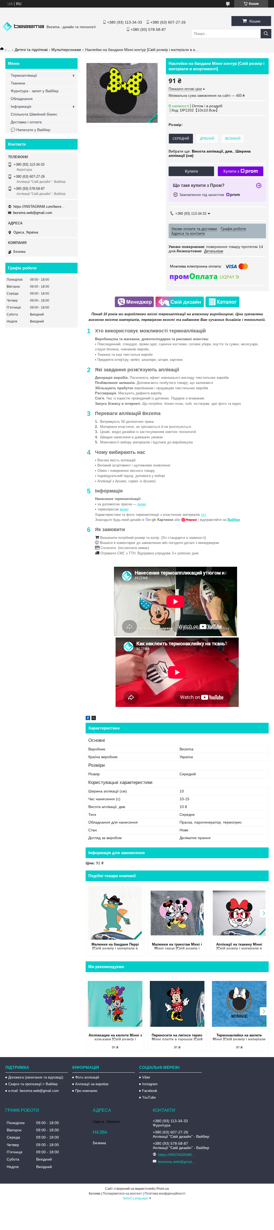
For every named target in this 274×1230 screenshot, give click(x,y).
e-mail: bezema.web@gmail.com (33, 1091)
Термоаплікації (24, 75)
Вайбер (233, 520)
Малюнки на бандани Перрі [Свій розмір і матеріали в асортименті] (115, 946)
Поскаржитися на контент (122, 1193)
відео (142, 504)
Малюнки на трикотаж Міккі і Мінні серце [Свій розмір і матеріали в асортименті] (177, 946)
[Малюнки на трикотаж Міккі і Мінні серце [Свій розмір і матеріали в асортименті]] (177, 913)
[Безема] (23, 30)
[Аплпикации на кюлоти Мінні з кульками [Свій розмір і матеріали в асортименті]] (115, 1004)
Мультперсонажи (66, 49)
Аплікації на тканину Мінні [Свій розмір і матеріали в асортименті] (239, 946)
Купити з (231, 171)
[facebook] (88, 719)
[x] (94, 719)
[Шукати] (266, 33)
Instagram (150, 1084)
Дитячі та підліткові (31, 49)
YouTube (149, 1097)
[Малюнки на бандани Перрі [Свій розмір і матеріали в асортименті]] (115, 913)
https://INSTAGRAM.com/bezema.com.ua (40, 207)
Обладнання (22, 99)
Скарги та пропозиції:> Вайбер (33, 1084)
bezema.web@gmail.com (32, 213)
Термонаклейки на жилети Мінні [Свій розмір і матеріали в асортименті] (239, 1037)
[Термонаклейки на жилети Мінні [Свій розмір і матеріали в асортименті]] (239, 1004)
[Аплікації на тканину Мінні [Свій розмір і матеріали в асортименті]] (239, 913)
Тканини (18, 83)
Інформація (21, 106)
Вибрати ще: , (210, 153)
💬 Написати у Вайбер (30, 130)
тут (203, 515)
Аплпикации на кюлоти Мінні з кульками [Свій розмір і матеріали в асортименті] (115, 1037)
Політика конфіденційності (164, 1193)
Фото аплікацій (87, 1077)
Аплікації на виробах (92, 1084)
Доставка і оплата (26, 122)
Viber (146, 1077)
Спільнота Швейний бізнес (34, 114)
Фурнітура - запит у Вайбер (35, 91)
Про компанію (86, 1091)
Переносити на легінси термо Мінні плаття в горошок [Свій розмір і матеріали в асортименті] (177, 1037)
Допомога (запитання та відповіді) (35, 1077)
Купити (191, 171)
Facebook (149, 1091)
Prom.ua (163, 1189)
